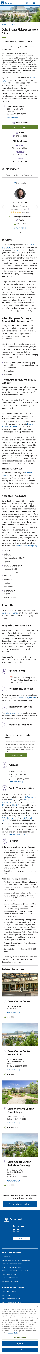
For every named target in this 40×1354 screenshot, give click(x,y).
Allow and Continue (16, 755)
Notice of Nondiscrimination (12, 1264)
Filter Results (21, 183)
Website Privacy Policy (10, 1281)
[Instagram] (18, 1226)
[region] (20, 1328)
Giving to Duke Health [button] (18, 1204)
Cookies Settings (20, 1337)
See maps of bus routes (18, 834)
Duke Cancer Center (10, 613)
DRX (3, 805)
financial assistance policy (26, 545)
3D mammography (18, 365)
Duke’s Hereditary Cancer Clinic (17, 425)
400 (24, 802)
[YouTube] (18, 1230)
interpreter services (14, 713)
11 (16, 800)
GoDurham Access (9, 818)
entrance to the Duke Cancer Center (21, 894)
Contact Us (22, 1238)
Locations (13, 25)
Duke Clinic (8, 855)
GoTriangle (6, 802)
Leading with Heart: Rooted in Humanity (16, 1260)
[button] (28, 3)
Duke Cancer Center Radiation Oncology (19, 1163)
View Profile (19, 228)
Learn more (13, 751)
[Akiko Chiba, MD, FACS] (20, 193)
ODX (13, 805)
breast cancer (22, 250)
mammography (29, 362)
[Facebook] (14, 1226)
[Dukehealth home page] (5, 3)
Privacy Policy (13, 1333)
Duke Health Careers (9, 1299)
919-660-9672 (21, 224)
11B (25, 800)
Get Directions (12, 118)
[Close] (37, 1306)
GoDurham (29, 797)
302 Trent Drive (18, 850)
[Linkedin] (23, 1226)
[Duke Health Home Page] (14, 1219)
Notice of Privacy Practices (11, 1267)
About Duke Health (9, 1292)
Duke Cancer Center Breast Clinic (19, 1052)
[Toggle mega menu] (33, 2)
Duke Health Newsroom (10, 1302)
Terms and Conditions (10, 1278)
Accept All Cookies (20, 1350)
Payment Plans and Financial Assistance (16, 1271)
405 (30, 802)
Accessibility (6, 1257)
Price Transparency (9, 1274)
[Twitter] (14, 1230)
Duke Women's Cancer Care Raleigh (20, 1110)
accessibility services (27, 697)
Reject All (20, 1344)
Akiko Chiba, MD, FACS (20, 202)
